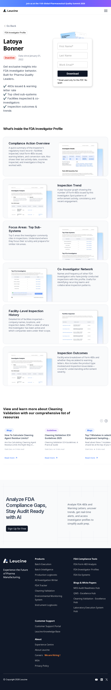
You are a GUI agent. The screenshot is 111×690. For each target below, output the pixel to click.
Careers (47, 655)
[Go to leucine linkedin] (101, 679)
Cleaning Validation (45, 590)
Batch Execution (43, 564)
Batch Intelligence (44, 569)
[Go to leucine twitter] (107, 679)
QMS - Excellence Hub (85, 593)
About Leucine (42, 649)
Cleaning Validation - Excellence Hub (90, 600)
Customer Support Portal (48, 626)
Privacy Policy (42, 665)
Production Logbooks (46, 574)
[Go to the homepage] (17, 561)
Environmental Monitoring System (48, 598)
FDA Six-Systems (82, 574)
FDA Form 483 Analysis (85, 564)
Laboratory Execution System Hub (88, 609)
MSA (37, 660)
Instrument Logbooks (46, 605)
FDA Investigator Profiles (86, 569)
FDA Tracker (41, 585)
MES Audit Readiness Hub (87, 588)
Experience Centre (44, 644)
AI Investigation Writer (46, 580)
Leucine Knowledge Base (47, 631)
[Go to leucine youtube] (96, 679)
